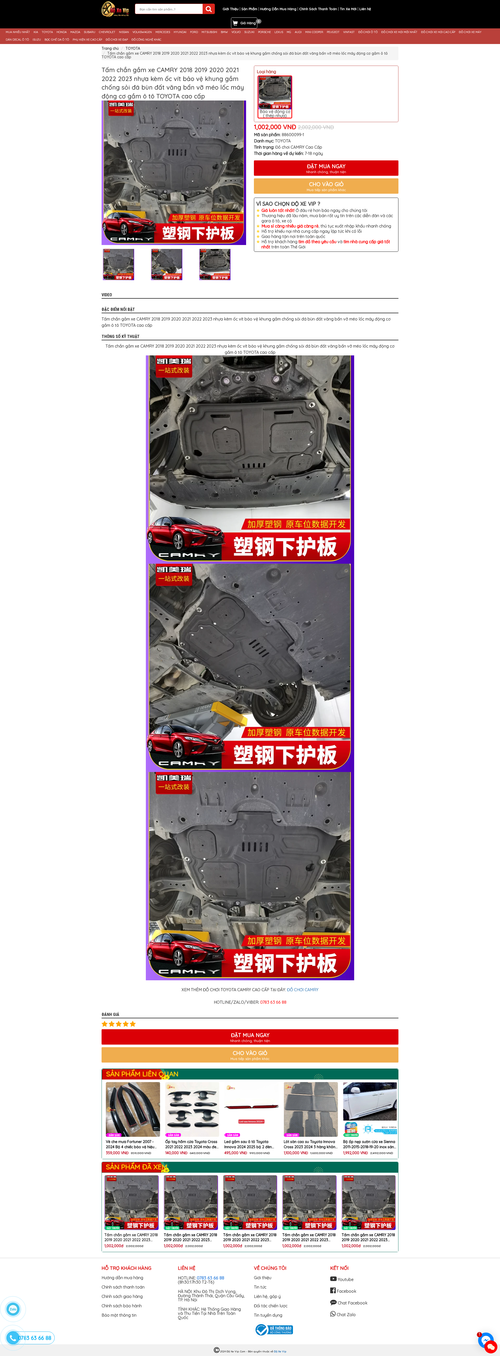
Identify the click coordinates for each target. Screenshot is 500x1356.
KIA (36, 32)
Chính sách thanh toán (123, 1287)
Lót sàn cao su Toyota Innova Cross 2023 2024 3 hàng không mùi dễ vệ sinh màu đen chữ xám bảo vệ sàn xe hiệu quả (250, 1144)
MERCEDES (162, 32)
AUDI (298, 32)
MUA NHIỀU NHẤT (18, 32)
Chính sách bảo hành (122, 1305)
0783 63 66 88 (210, 1277)
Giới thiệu (262, 1277)
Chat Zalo (346, 1314)
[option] (174, 173)
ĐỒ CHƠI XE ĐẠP (117, 39)
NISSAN (124, 32)
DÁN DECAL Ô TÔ (17, 39)
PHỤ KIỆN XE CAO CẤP (87, 39)
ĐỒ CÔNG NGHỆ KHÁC (146, 39)
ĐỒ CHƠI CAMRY (302, 989)
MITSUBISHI (209, 32)
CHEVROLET (107, 32)
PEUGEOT (333, 32)
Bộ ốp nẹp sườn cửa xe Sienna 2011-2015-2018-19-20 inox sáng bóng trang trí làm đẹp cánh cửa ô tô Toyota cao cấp (309, 1144)
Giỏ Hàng (248, 23)
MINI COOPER (314, 32)
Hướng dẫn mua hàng (122, 1277)
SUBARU (89, 32)
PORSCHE (264, 32)
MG (289, 32)
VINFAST (349, 32)
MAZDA (75, 32)
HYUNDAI (180, 32)
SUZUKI (249, 32)
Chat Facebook (352, 1302)
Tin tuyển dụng (268, 1315)
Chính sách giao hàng (122, 1296)
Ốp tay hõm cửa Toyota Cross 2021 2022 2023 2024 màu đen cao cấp (131, 1144)
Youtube (345, 1279)
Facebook (346, 1291)
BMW (224, 32)
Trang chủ (110, 48)
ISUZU (37, 39)
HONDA (62, 32)
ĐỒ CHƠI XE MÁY (470, 32)
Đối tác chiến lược (271, 1305)
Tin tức (260, 1287)
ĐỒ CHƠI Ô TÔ (368, 32)
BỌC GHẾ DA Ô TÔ (57, 39)
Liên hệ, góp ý (267, 1296)
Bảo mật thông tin (119, 1315)
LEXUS (278, 32)
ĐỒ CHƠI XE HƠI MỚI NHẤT (399, 32)
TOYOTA (47, 32)
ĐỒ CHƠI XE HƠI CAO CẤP (438, 32)
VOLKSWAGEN (142, 32)
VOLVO (236, 32)
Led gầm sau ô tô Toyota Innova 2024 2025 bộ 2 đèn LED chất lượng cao (187, 1144)
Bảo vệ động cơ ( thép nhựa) (275, 113)
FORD (194, 32)
